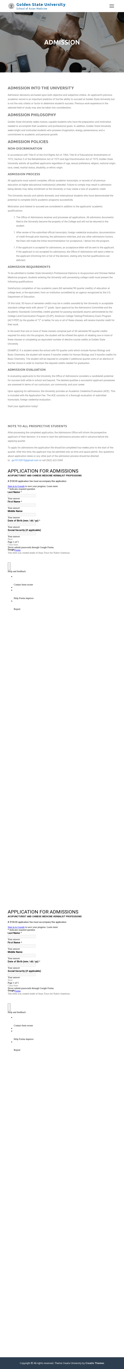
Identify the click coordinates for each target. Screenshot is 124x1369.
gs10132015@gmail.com (25, 460)
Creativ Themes (94, 1363)
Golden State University (40, 4)
